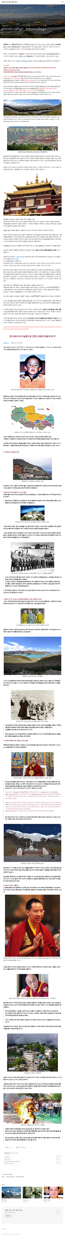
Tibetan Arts (7, 1153)
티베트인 (34, 92)
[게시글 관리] (12, 1147)
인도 (16, 80)
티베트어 (15, 76)
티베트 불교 (44, 792)
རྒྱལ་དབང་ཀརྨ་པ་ (7, 1159)
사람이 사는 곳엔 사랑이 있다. (10, 2)
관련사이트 (4, 1229)
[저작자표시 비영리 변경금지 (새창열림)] (23, 1147)
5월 (20, 88)
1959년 (48, 78)
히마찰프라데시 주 (34, 88)
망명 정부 (31, 80)
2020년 (7, 811)
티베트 (26, 80)
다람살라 (41, 88)
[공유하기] (10, 1147)
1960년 (17, 88)
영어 (29, 76)
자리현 (13, 794)
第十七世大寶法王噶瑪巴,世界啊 (11, 1161)
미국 (10, 811)
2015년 (7, 802)
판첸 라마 (54, 792)
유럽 (4, 94)
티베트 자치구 (8, 794)
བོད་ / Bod (6, 1155)
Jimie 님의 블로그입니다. (10, 1212)
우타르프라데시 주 (55, 86)
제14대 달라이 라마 (8, 80)
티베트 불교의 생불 (8, 1163)
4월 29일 (42, 86)
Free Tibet (6, 1157)
